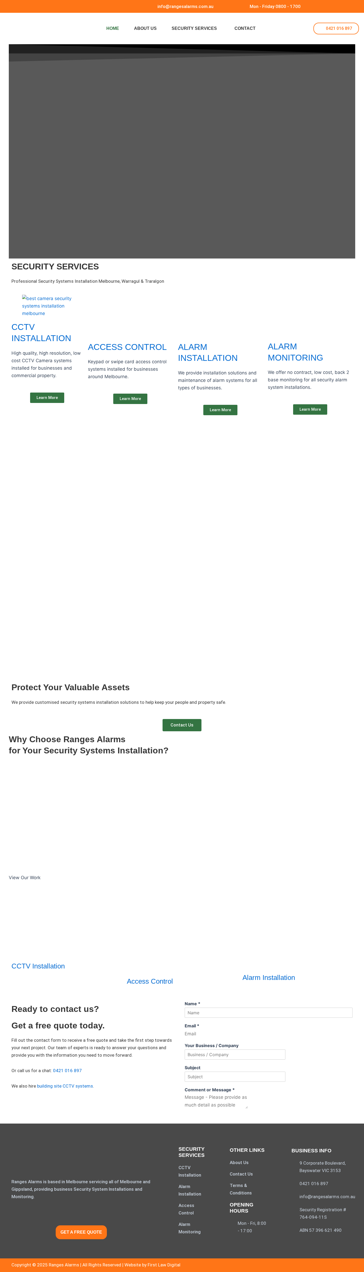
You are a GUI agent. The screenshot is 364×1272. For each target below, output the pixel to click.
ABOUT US (145, 28)
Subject (192, 1067)
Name (192, 1003)
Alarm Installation (268, 978)
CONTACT (245, 28)
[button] (195, 28)
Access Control (150, 981)
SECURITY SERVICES (194, 28)
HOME (112, 28)
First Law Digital (164, 1264)
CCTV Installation (38, 966)
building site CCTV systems (65, 1086)
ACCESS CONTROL (127, 347)
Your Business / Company (211, 1045)
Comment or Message (210, 1089)
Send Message (201, 1117)
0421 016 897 (67, 1070)
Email (192, 1025)
